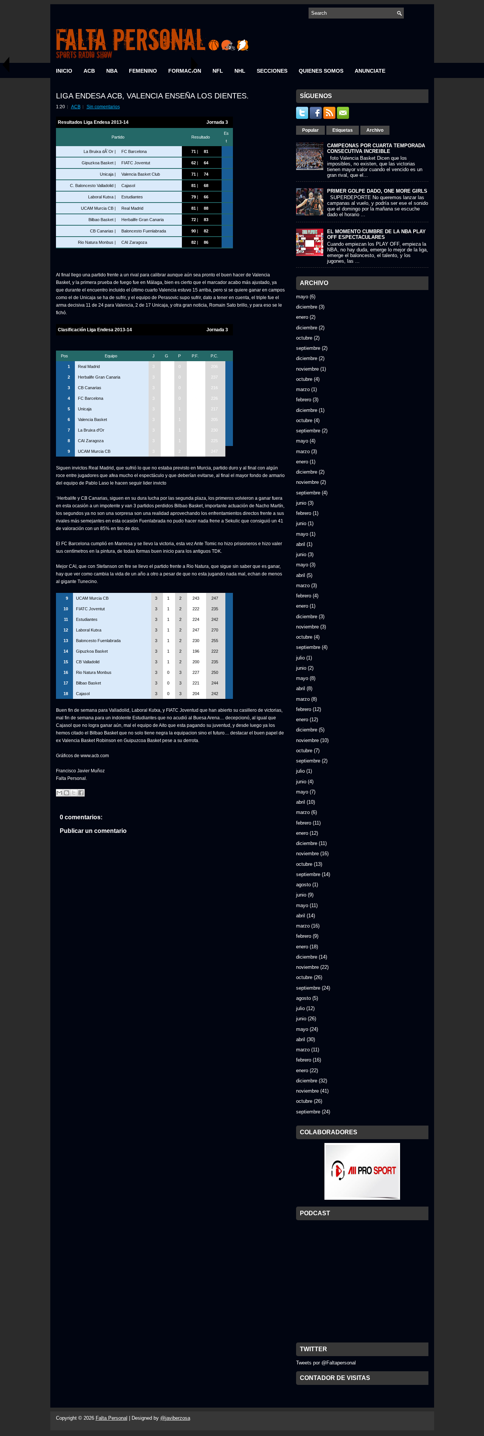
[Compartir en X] (74, 793)
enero (302, 317)
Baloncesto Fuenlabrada (143, 231)
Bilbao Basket (100, 219)
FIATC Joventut (135, 163)
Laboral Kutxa (100, 197)
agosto (303, 884)
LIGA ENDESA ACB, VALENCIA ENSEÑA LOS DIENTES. (152, 96)
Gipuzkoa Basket (97, 163)
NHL (239, 71)
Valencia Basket (92, 419)
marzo (303, 389)
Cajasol (128, 185)
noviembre (307, 369)
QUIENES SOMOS (321, 71)
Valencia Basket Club (140, 174)
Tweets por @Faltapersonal (326, 1363)
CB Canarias (101, 231)
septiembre (308, 348)
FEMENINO (143, 71)
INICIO (64, 71)
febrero (303, 399)
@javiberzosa (175, 1418)
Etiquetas (342, 130)
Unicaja (106, 174)
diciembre (306, 307)
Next (194, 64)
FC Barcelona (134, 151)
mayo (302, 296)
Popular (310, 130)
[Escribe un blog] (66, 793)
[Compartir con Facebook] (81, 793)
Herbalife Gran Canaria (142, 219)
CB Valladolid (87, 662)
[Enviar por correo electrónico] (59, 793)
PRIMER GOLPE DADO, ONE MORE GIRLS (377, 191)
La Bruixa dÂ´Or (98, 151)
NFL (218, 71)
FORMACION (184, 71)
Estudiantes (132, 197)
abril (300, 544)
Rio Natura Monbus (95, 242)
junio (301, 503)
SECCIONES (272, 71)
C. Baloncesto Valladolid (91, 185)
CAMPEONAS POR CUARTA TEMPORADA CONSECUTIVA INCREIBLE (376, 148)
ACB (89, 71)
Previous (5, 64)
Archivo (374, 130)
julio (300, 658)
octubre (304, 338)
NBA (112, 71)
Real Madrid (132, 208)
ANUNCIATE (370, 71)
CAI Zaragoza (134, 242)
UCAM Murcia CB (97, 208)
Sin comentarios (103, 106)
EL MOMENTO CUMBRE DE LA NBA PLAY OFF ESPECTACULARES (376, 234)
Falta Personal (111, 1418)
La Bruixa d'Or (91, 430)
